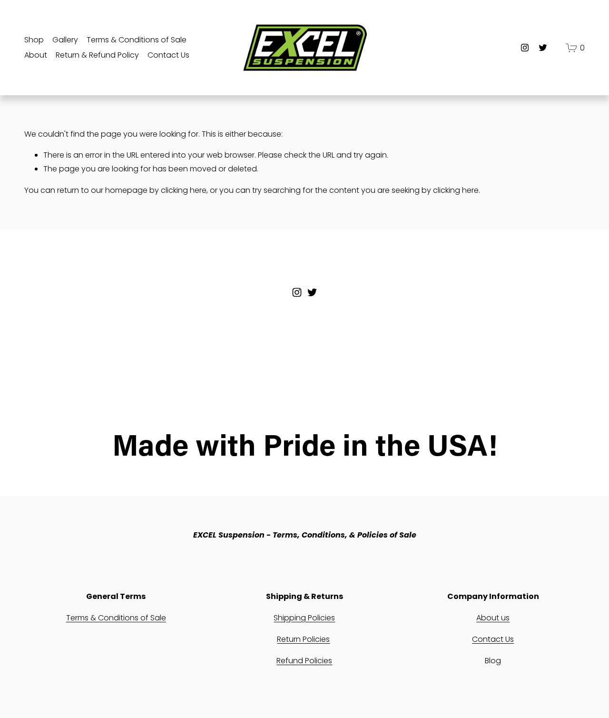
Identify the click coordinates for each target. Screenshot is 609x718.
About (35, 55)
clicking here (183, 190)
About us (493, 617)
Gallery (65, 39)
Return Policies (303, 639)
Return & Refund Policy (97, 55)
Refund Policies (304, 660)
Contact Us (168, 55)
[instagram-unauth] (525, 47)
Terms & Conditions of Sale (137, 39)
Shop (34, 39)
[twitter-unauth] (543, 47)
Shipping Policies (304, 617)
